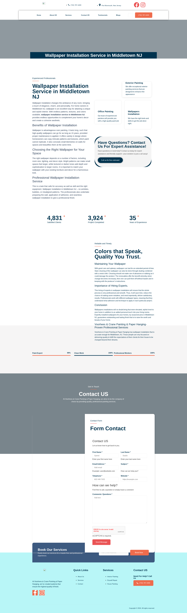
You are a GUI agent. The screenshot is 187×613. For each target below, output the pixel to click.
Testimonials (102, 15)
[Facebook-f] (35, 592)
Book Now (139, 552)
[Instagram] (143, 5)
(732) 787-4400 (143, 15)
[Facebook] (136, 5)
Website (124, 476)
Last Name (126, 452)
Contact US (85, 15)
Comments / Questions (102, 494)
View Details (133, 128)
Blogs (118, 15)
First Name (97, 452)
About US (53, 15)
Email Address (98, 464)
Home (39, 15)
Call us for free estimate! (110, 160)
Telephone (97, 476)
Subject (124, 464)
